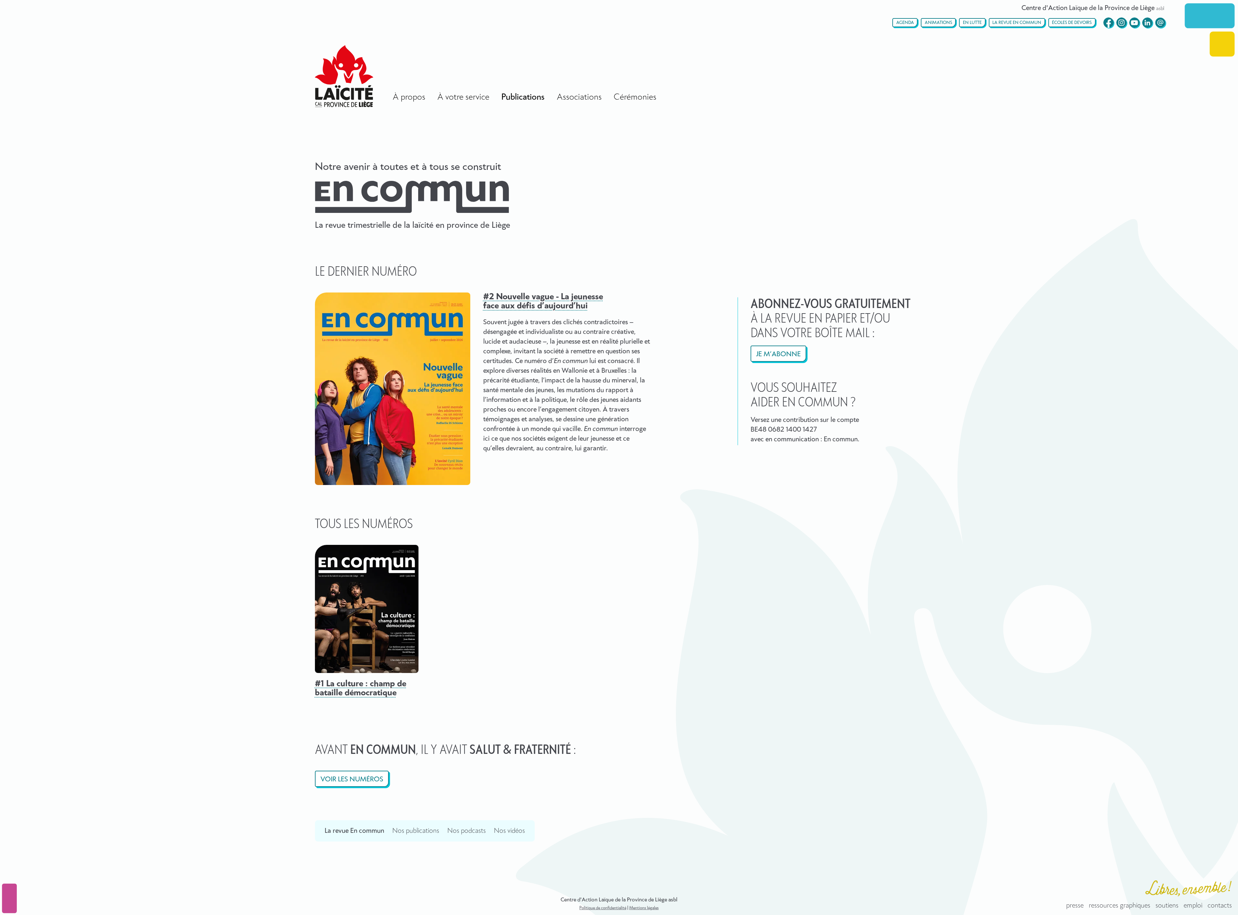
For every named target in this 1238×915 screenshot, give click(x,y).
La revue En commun (1016, 22)
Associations (579, 97)
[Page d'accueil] (344, 76)
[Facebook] (1108, 22)
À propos (409, 97)
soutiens (1166, 905)
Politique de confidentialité (602, 908)
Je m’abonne (778, 354)
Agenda (905, 22)
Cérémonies (635, 97)
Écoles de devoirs (1072, 22)
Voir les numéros (351, 779)
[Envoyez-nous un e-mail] (1160, 22)
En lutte (972, 22)
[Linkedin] (1147, 22)
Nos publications (415, 831)
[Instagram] (1121, 22)
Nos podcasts (466, 831)
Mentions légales (644, 908)
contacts (1220, 905)
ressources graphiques (1119, 905)
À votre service (463, 97)
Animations (938, 22)
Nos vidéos (509, 831)
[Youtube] (1134, 22)
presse (1075, 905)
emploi (1193, 905)
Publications (522, 97)
